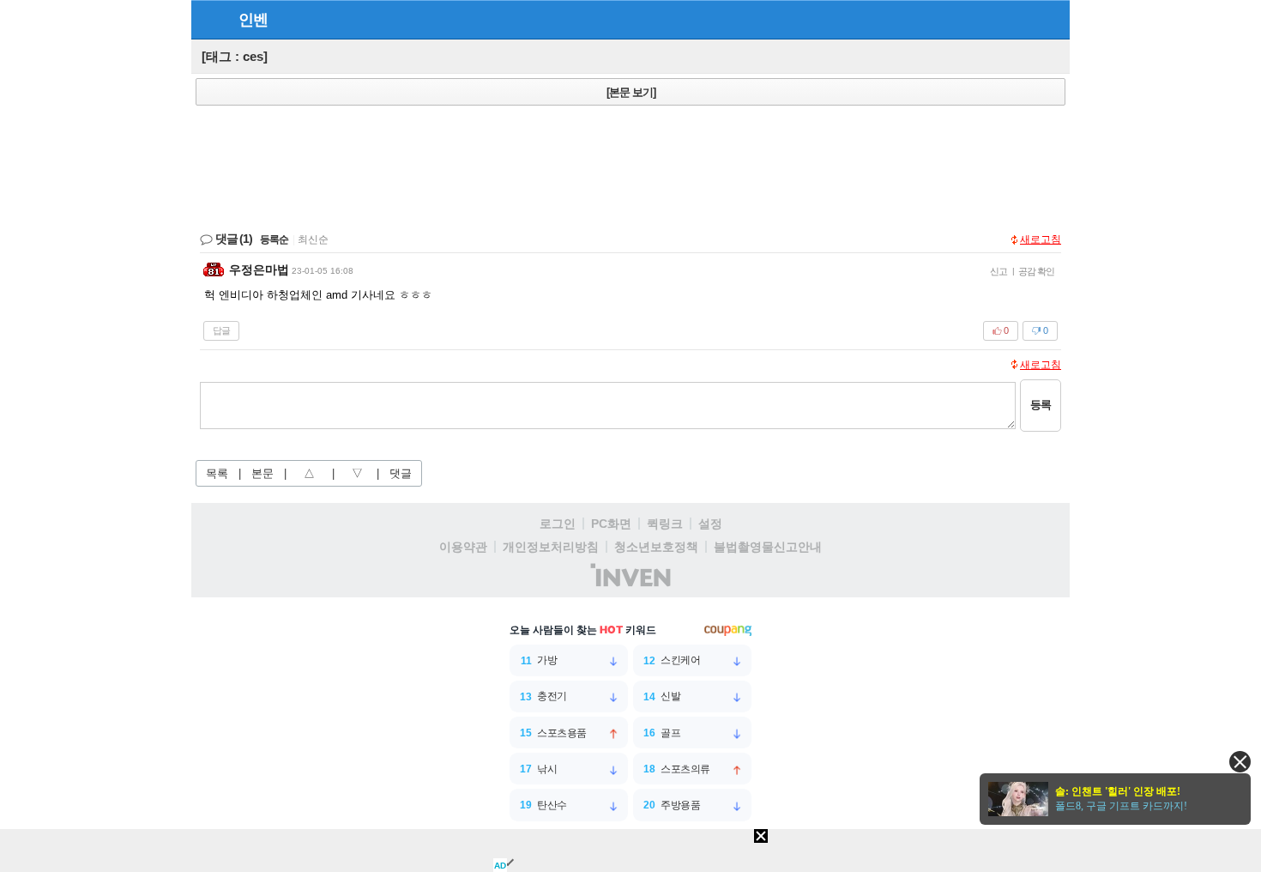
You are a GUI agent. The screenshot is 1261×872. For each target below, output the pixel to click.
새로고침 (1040, 239)
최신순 (313, 239)
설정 (710, 523)
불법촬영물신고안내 (768, 547)
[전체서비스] (1049, 19)
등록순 (274, 239)
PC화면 (611, 523)
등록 (1040, 404)
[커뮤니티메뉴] (209, 19)
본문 (262, 473)
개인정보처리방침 (551, 547)
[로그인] (1018, 19)
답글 (221, 330)
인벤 (253, 19)
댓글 (401, 473)
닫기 (1240, 761)
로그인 (558, 523)
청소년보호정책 (656, 547)
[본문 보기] (630, 92)
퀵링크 (665, 523)
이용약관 (463, 547)
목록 (217, 473)
